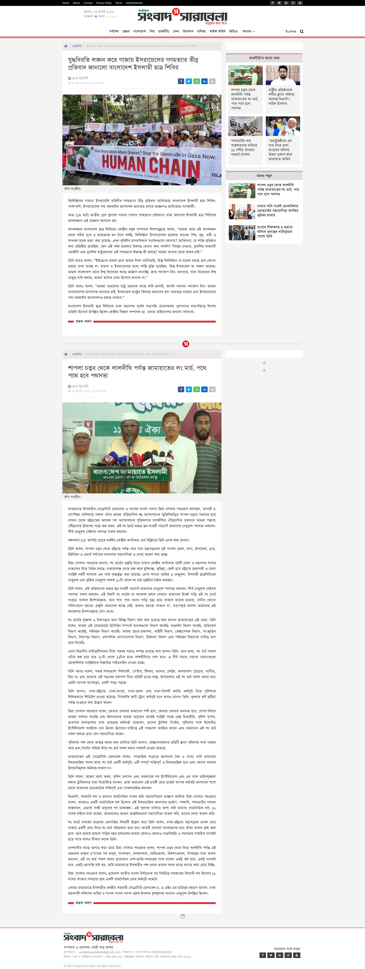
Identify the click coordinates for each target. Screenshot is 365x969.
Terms (118, 3)
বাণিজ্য (201, 31)
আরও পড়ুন (264, 175)
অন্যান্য (248, 31)
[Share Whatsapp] (196, 81)
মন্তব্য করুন (83, 321)
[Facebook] (272, 3)
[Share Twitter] (189, 81)
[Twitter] (279, 3)
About (76, 3)
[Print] (212, 81)
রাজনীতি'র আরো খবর (264, 58)
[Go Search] (301, 32)
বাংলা (101, 16)
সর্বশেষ (114, 31)
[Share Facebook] (181, 81)
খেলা (176, 31)
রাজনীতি (163, 31)
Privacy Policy (104, 3)
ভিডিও (233, 31)
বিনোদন (188, 31)
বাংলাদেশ (139, 31)
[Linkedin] (286, 3)
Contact (88, 3)
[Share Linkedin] (204, 81)
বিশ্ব (152, 31)
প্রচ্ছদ (126, 31)
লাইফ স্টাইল (217, 31)
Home (65, 3)
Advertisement (134, 3)
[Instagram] (293, 3)
